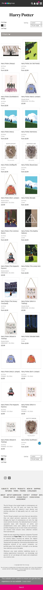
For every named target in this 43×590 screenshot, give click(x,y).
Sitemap (34, 495)
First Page (3, 22)
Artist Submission (14, 495)
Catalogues (32, 491)
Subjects (5, 489)
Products (22, 489)
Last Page (3, 28)
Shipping (37, 489)
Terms (16, 491)
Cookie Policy (22, 497)
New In (30, 489)
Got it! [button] (21, 587)
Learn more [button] (26, 581)
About (3, 495)
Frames (23, 491)
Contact (26, 495)
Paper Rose (17, 536)
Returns (8, 491)
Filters (5, 34)
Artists (13, 489)
